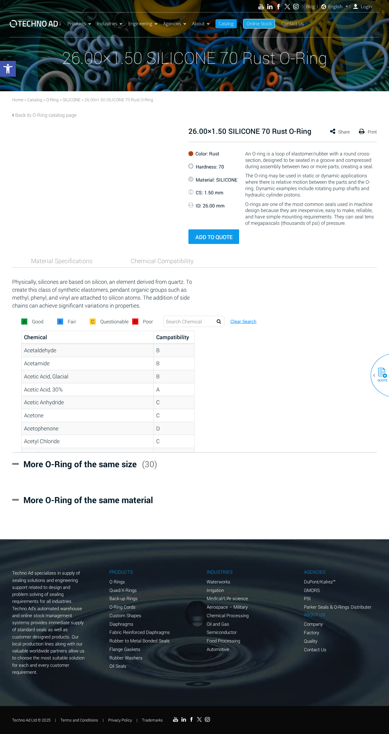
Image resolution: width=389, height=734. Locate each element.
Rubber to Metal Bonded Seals (139, 641)
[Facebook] (278, 6)
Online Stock (259, 23)
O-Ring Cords (122, 607)
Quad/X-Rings (123, 590)
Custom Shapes (125, 615)
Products (76, 23)
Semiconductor (222, 632)
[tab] (62, 261)
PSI (307, 598)
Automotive (218, 649)
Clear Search (243, 321)
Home (17, 100)
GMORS (312, 590)
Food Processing (223, 641)
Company (313, 624)
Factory (311, 632)
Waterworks (218, 582)
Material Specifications (61, 261)
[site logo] (35, 23)
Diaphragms (121, 624)
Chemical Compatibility (162, 261)
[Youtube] (261, 6)
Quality (310, 641)
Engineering (140, 23)
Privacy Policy (120, 720)
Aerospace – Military (227, 607)
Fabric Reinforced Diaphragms (139, 632)
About (198, 23)
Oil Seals (117, 666)
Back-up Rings (123, 598)
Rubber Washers (126, 658)
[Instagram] (296, 6)
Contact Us (292, 23)
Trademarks (152, 720)
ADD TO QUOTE (213, 237)
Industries (107, 23)
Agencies (172, 23)
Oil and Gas (218, 624)
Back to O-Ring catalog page (46, 115)
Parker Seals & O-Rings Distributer (337, 607)
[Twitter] (287, 6)
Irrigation (215, 590)
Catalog (226, 23)
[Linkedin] (270, 6)
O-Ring (52, 100)
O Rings (117, 582)
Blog (310, 6)
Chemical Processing (228, 615)
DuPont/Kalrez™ (320, 582)
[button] (380, 375)
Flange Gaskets (124, 649)
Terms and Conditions (79, 720)
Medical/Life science (227, 598)
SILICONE (72, 100)
